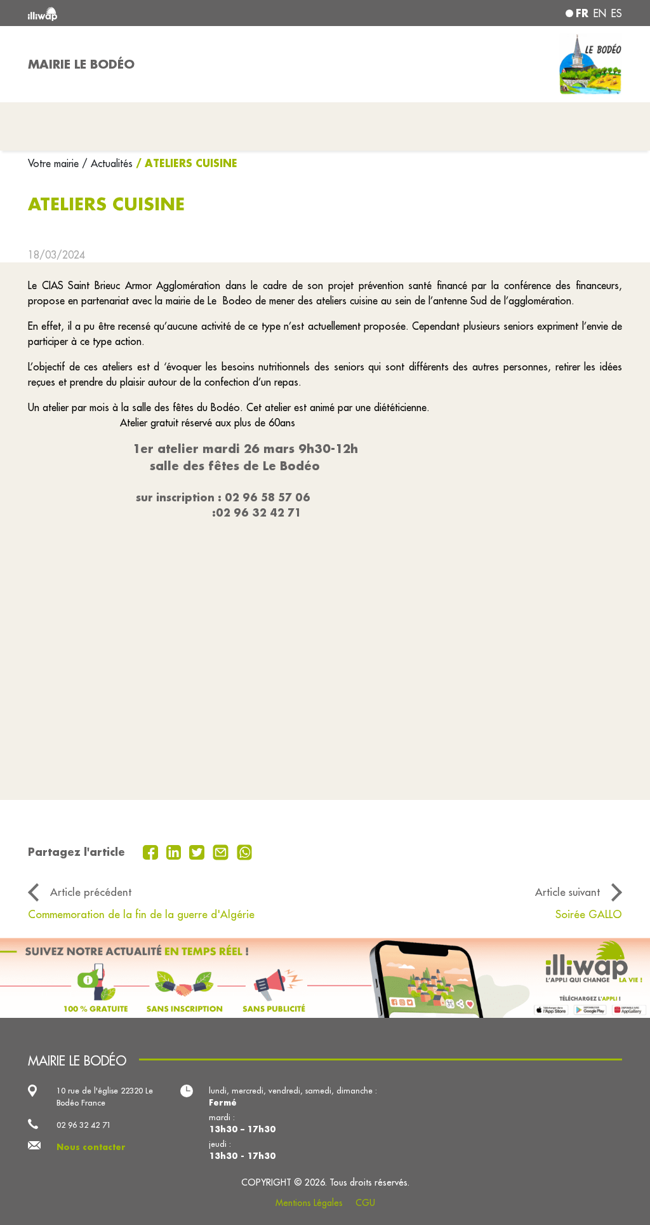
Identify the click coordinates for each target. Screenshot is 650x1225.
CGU (365, 1202)
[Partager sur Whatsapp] (244, 850)
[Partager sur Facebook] (152, 850)
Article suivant (567, 891)
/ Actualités (107, 163)
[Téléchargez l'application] (325, 978)
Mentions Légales (309, 1202)
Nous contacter (91, 1147)
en (600, 13)
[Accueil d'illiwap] (147, 13)
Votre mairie (55, 163)
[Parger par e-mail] (222, 850)
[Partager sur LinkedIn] (175, 850)
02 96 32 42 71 (83, 1125)
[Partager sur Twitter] (198, 850)
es (616, 13)
